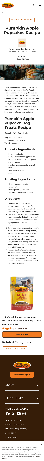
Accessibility (11, 433)
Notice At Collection (14, 425)
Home (4, 13)
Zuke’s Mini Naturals (16, 192)
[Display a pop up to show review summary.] (26, 328)
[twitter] (13, 414)
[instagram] (24, 414)
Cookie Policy (11, 437)
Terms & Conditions (13, 421)
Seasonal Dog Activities (22, 20)
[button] (22, 334)
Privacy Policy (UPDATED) (16, 429)
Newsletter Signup (22, 375)
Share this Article (23, 59)
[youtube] (19, 414)
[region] (22, 451)
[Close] (41, 444)
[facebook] (8, 414)
